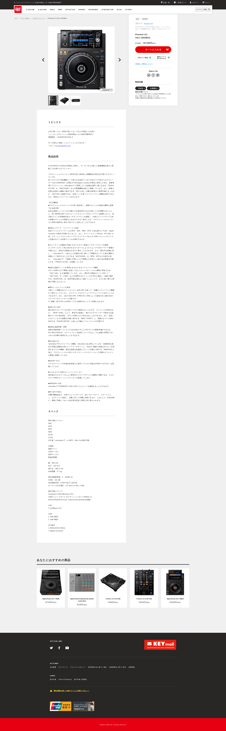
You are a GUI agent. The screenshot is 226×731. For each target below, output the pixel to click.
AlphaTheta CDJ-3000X (175, 599)
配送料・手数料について (143, 64)
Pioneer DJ (148, 23)
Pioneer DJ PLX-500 (113, 599)
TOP (15, 18)
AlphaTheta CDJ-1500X (50, 599)
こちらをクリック (64, 146)
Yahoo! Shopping (65, 679)
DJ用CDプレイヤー (39, 18)
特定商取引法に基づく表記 (97, 667)
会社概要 (53, 667)
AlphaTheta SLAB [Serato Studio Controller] (82, 600)
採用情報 (132, 667)
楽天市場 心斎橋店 (80, 679)
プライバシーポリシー (78, 667)
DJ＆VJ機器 (25, 18)
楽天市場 (53, 679)
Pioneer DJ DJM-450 (144, 599)
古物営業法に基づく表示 (117, 667)
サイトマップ (63, 667)
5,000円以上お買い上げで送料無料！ (30, 2)
